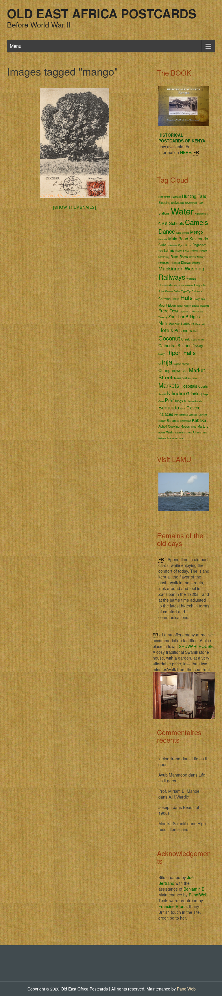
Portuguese (163, 262)
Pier (169, 400)
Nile (162, 323)
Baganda (204, 305)
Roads (185, 426)
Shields (195, 305)
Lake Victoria (182, 232)
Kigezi (181, 245)
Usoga (197, 299)
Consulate (165, 285)
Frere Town (169, 311)
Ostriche (196, 262)
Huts (186, 297)
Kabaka (199, 420)
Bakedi (161, 432)
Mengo (196, 232)
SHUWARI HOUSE (196, 646)
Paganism (199, 244)
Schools (176, 223)
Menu (15, 46)
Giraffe (200, 311)
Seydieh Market (181, 363)
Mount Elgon (167, 305)
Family (187, 305)
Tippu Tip (185, 291)
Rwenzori (176, 196)
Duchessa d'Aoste (193, 401)
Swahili (184, 311)
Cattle (194, 339)
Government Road (194, 202)
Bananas (173, 420)
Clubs (162, 244)
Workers (193, 414)
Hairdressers (201, 213)
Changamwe (170, 370)
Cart (195, 331)
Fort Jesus (197, 291)
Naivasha (172, 245)
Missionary (163, 257)
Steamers (180, 432)
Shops (188, 245)
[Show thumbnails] (74, 207)
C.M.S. (163, 223)
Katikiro (175, 299)
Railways (171, 277)
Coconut (169, 338)
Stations (164, 213)
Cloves (192, 408)
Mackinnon (171, 268)
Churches (200, 432)
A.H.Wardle (179, 797)
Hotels (165, 330)
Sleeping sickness (171, 202)
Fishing (198, 345)
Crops (189, 432)
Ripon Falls (181, 352)
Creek (185, 339)
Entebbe (194, 250)
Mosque (174, 323)
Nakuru (162, 438)
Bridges (193, 316)
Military (201, 257)
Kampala (162, 239)
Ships (161, 291)
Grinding (194, 393)
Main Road (178, 238)
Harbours (187, 323)
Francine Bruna (172, 906)
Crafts (167, 196)
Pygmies (192, 378)
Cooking (174, 426)
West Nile (191, 278)
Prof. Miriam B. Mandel (179, 791)
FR (196, 152)
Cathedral (167, 345)
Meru (185, 371)
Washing (194, 268)
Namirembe (187, 285)
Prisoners (183, 330)
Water (182, 211)
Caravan (164, 298)
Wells (170, 432)
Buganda (168, 407)
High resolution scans (182, 826)
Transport (180, 378)
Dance (166, 231)
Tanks (180, 305)
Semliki (162, 394)
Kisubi (177, 285)
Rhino (201, 339)
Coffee (177, 291)
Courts (203, 386)
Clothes (203, 250)
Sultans (184, 345)
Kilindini (176, 393)
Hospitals (188, 386)
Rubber (162, 420)
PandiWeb (198, 895)
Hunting (189, 196)
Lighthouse (185, 420)
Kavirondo (198, 238)
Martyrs (202, 426)
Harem (192, 257)
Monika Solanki (172, 823)
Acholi (162, 426)
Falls (201, 196)
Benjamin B (194, 889)
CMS (193, 426)
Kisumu (169, 291)
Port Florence (181, 414)
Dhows (186, 262)
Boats (184, 256)
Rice (160, 196)
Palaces (165, 414)
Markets (168, 385)
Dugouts (200, 285)
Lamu (169, 250)
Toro (160, 250)
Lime (182, 408)
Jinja (165, 362)
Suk (203, 299)
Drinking (203, 414)
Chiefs (192, 311)
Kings (179, 400)
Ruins (175, 256)
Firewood (175, 262)
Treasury (162, 317)
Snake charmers (175, 438)
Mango (161, 354)
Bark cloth (200, 324)
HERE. (186, 152)
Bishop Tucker (182, 250)
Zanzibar (176, 316)
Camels (196, 222)
